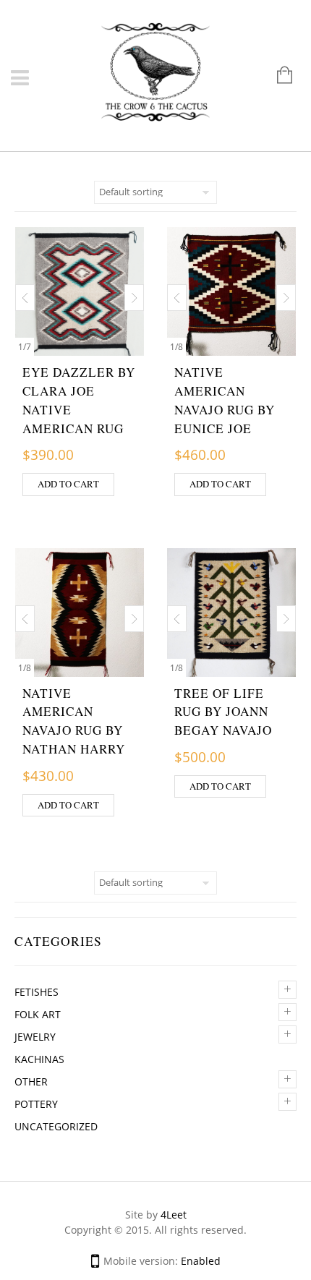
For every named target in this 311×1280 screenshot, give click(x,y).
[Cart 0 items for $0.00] (277, 76)
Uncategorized (56, 1126)
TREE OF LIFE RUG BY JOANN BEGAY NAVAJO (223, 712)
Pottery (36, 1104)
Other (31, 1081)
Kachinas (39, 1059)
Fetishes (36, 992)
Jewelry (35, 1037)
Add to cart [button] (68, 483)
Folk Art (37, 1014)
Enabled (201, 1261)
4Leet (174, 1214)
